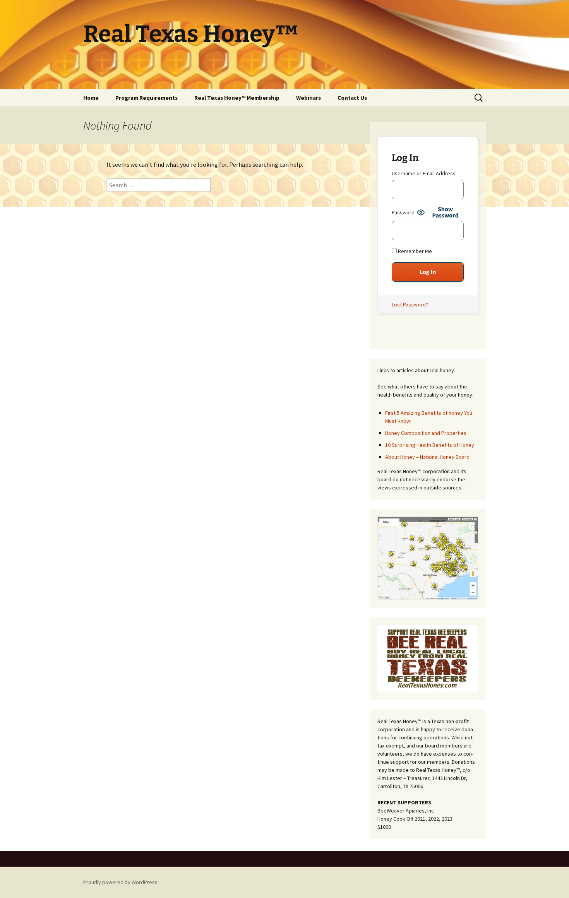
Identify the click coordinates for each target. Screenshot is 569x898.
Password (403, 212)
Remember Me (414, 251)
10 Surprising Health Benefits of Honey (429, 444)
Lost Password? (410, 304)
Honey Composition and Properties (425, 432)
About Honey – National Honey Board (427, 456)
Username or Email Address (424, 173)
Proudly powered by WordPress (120, 882)
